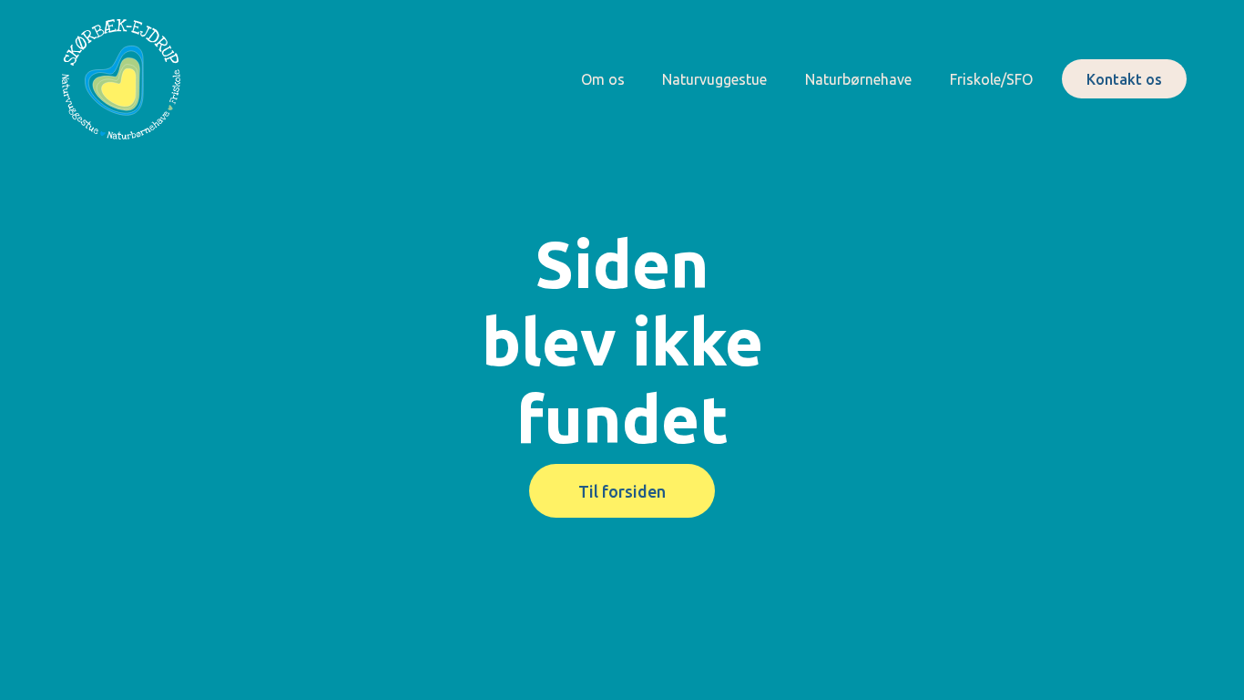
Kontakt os (1124, 79)
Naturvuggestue (714, 79)
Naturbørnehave (858, 79)
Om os (603, 79)
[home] (121, 79)
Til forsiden (622, 491)
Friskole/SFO (991, 79)
